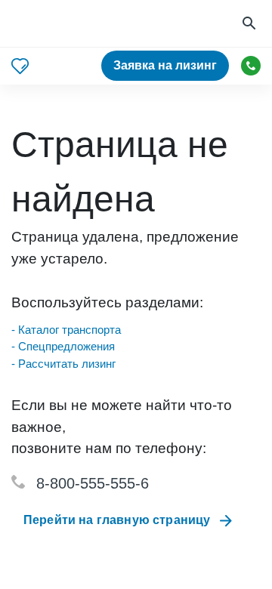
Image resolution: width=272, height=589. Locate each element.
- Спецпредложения (63, 346)
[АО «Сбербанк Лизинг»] (68, 24)
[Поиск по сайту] (251, 24)
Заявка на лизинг (165, 65)
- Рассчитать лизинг (63, 363)
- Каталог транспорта (66, 329)
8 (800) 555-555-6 (251, 66)
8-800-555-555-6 (92, 483)
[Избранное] (20, 66)
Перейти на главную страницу (116, 519)
